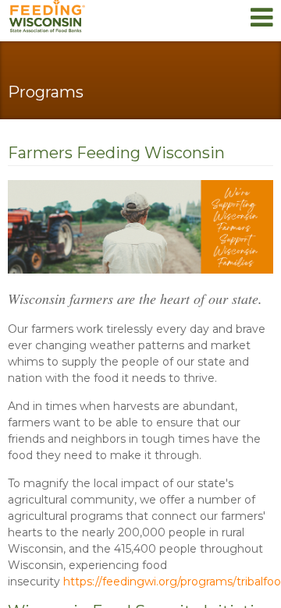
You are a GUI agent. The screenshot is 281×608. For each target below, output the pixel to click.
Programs (46, 92)
